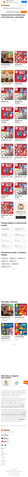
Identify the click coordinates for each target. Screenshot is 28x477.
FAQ (2, 450)
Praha (22, 405)
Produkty (3, 457)
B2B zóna (3, 464)
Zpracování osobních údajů (14, 475)
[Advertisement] (14, 35)
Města (2, 455)
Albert (16, 414)
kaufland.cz (22, 419)
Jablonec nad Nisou (14, 407)
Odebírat (24, 12)
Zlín (20, 407)
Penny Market (22, 414)
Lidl (5, 414)
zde (11, 402)
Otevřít (24, 1)
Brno (2, 407)
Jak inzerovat (4, 463)
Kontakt (2, 452)
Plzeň (23, 407)
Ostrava (6, 407)
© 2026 (14, 469)
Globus (24, 413)
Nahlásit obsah (4, 454)
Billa (8, 414)
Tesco (2, 414)
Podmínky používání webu (14, 473)
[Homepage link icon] (1, 425)
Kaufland (12, 414)
